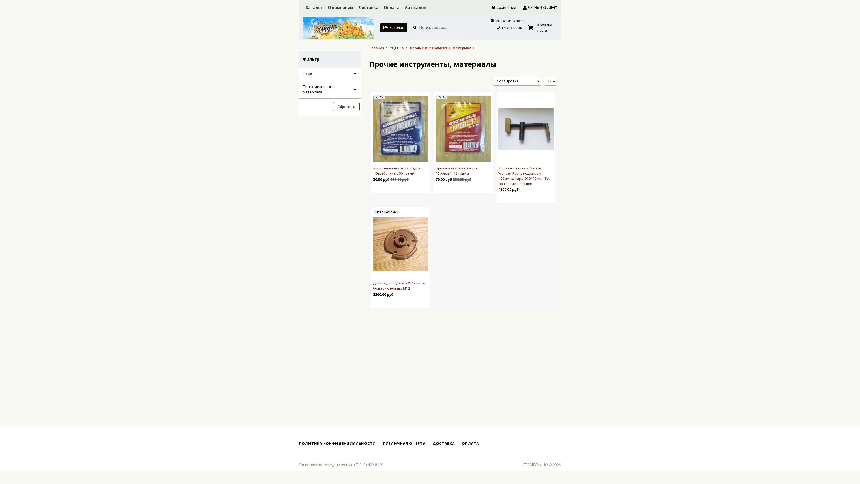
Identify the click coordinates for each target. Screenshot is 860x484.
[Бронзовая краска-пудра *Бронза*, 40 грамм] (463, 129)
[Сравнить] (423, 187)
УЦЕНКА (397, 47)
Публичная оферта (404, 443)
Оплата (392, 7)
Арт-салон (415, 7)
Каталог (313, 7)
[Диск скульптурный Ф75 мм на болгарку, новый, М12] (400, 244)
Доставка (368, 7)
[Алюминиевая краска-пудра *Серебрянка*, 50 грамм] (400, 129)
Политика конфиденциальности (337, 443)
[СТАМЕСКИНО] (338, 28)
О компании (340, 7)
